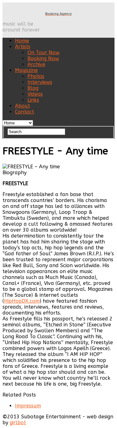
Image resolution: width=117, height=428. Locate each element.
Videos (35, 94)
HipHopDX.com (22, 301)
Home (22, 41)
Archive (36, 64)
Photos (35, 76)
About (22, 106)
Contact (24, 112)
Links (33, 100)
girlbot (18, 423)
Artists (22, 47)
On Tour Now (43, 52)
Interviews (39, 82)
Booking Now (43, 58)
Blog (32, 88)
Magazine (26, 70)
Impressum (28, 406)
